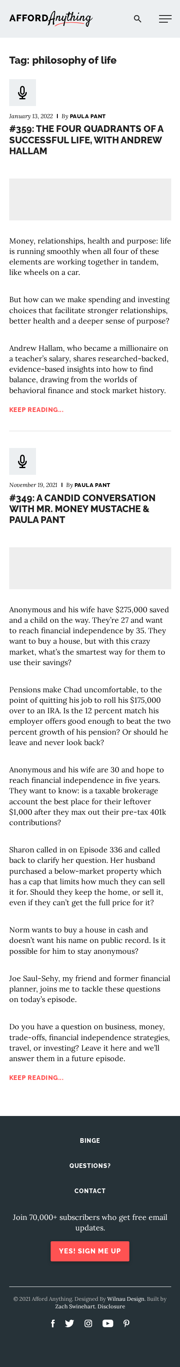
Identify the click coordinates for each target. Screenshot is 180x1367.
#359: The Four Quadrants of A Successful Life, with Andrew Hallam (86, 139)
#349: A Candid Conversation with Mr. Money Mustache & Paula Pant (82, 509)
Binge (90, 1140)
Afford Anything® (51, 19)
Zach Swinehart (75, 1306)
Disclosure (111, 1306)
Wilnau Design (125, 1298)
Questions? (90, 1165)
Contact (90, 1191)
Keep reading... (36, 410)
